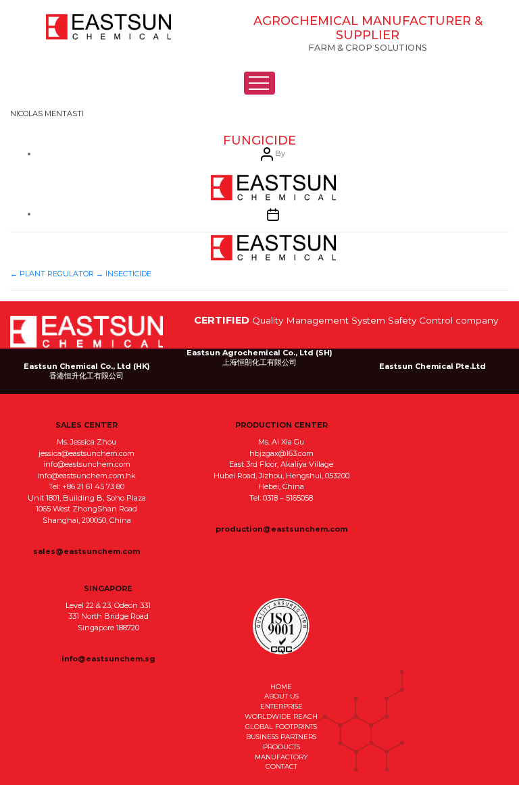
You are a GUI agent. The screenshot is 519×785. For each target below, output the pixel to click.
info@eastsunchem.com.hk (86, 475)
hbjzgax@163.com (281, 453)
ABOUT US (281, 696)
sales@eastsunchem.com (86, 551)
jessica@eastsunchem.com (86, 453)
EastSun (108, 27)
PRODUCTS (281, 746)
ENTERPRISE (281, 706)
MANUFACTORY (281, 757)
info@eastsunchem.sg (108, 658)
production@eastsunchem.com (281, 529)
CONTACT (281, 766)
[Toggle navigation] (259, 83)
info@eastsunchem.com (86, 464)
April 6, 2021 (273, 247)
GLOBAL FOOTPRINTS (281, 726)
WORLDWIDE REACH (281, 716)
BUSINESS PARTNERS (281, 736)
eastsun (273, 187)
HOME (281, 686)
